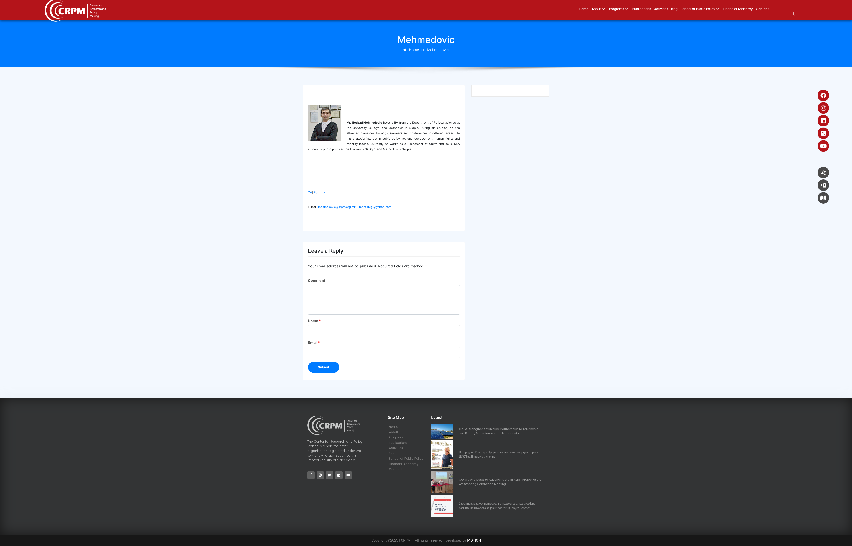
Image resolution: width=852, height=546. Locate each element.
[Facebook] (823, 95)
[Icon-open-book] (823, 198)
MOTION (474, 540)
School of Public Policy (698, 9)
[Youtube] (823, 146)
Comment (316, 280)
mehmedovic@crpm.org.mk (337, 207)
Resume (320, 192)
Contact (762, 9)
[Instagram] (823, 108)
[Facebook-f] (311, 475)
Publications (641, 9)
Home (584, 9)
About (596, 9)
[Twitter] (329, 475)
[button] (792, 14)
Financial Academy (738, 9)
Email (314, 342)
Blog (674, 9)
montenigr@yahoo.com (375, 207)
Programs (616, 9)
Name (314, 321)
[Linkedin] (823, 120)
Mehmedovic (438, 49)
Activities (661, 9)
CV (310, 192)
